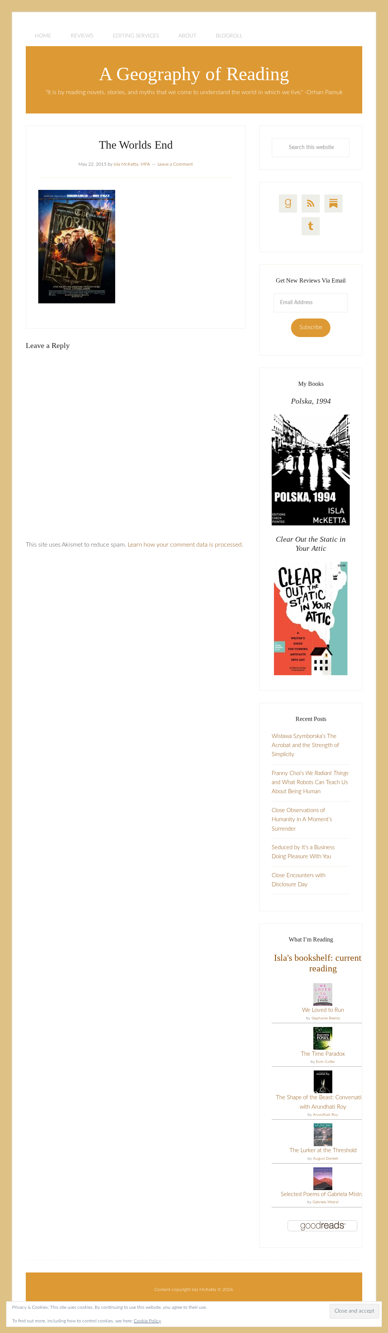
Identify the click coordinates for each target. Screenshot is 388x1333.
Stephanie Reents (325, 1018)
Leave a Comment (175, 164)
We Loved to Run (323, 1010)
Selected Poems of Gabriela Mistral (323, 1194)
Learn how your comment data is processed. (185, 545)
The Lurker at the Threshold (323, 1150)
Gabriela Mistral (325, 1202)
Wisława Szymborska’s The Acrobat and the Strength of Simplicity (305, 745)
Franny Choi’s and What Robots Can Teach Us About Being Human (310, 783)
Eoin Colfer (325, 1062)
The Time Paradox (323, 1054)
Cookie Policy (147, 1321)
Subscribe (310, 327)
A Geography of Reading (194, 73)
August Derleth (325, 1159)
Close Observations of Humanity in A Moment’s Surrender (302, 820)
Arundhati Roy (325, 1115)
